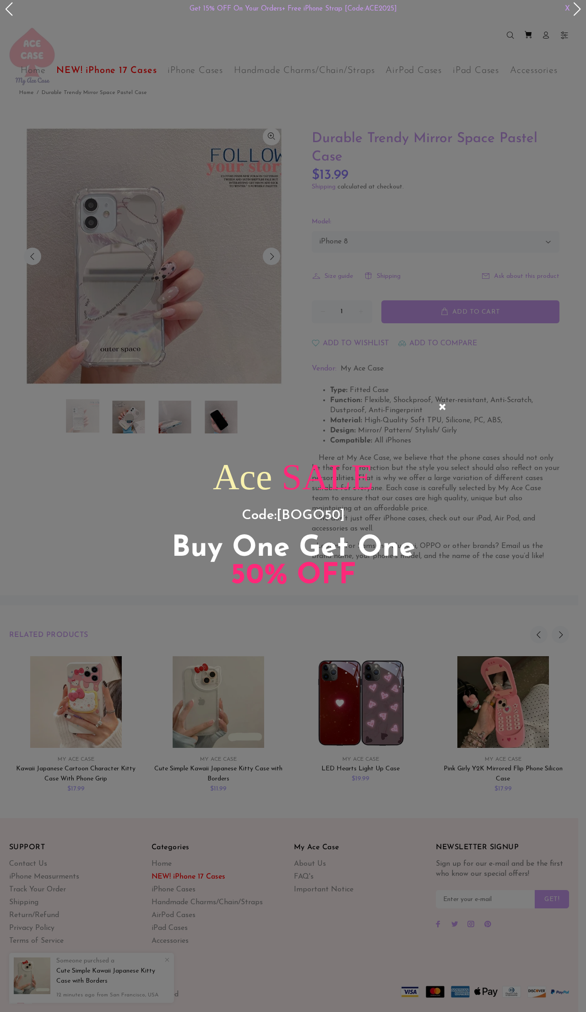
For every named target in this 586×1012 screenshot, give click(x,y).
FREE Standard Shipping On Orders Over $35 (374, 9)
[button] (9, 9)
